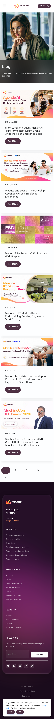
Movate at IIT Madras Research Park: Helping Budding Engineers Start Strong (24, 316)
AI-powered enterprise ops (17, 555)
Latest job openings (14, 583)
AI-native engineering (15, 535)
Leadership (10, 591)
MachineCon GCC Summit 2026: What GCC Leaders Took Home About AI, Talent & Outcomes (24, 442)
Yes (10, 712)
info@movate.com (12, 521)
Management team (13, 595)
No (20, 712)
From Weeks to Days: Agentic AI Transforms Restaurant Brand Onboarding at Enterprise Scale (24, 130)
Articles (9, 615)
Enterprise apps (12, 559)
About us (9, 575)
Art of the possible (13, 627)
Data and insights (13, 539)
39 (27, 470)
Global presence (13, 587)
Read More (13, 141)
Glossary (9, 623)
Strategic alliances (13, 599)
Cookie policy (27, 696)
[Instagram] (32, 666)
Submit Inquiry (44, 6)
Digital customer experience (17, 547)
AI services (10, 543)
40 (38, 470)
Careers (9, 579)
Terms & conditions (27, 691)
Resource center (13, 619)
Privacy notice (27, 686)
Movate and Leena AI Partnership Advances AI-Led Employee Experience (25, 193)
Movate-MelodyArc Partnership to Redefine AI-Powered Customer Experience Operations (25, 379)
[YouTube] (20, 666)
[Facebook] (26, 666)
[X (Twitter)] (8, 666)
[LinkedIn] (14, 666)
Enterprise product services (17, 551)
